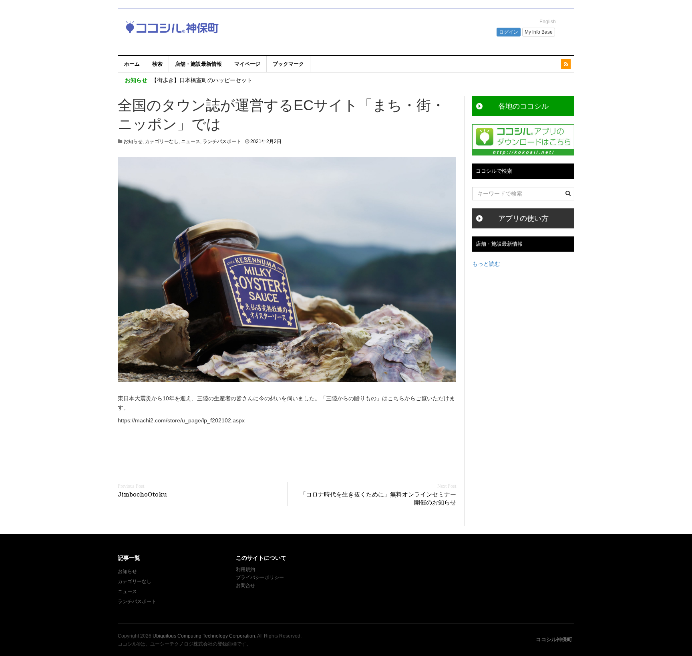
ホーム (132, 64)
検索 (157, 64)
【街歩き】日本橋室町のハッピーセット (201, 80)
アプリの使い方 (523, 218)
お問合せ (245, 585)
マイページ (247, 64)
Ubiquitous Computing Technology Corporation (204, 636)
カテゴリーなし (162, 141)
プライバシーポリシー (260, 577)
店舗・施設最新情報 (198, 64)
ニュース (190, 141)
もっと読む (486, 263)
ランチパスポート (222, 141)
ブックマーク (288, 64)
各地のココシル (523, 106)
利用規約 (245, 569)
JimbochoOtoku (142, 494)
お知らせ (133, 141)
